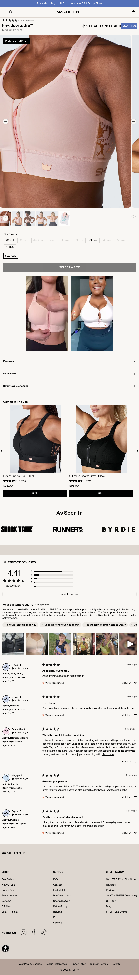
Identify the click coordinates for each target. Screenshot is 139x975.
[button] (4, 12)
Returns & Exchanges (15, 386)
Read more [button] (108, 754)
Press (56, 917)
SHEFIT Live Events (116, 912)
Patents (116, 964)
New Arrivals (8, 885)
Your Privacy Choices (30, 964)
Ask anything (71, 594)
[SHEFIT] (68, 12)
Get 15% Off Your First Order (121, 879)
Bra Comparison (62, 896)
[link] (18, 20)
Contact (57, 885)
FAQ (55, 879)
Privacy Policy (78, 964)
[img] (40, 605)
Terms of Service (99, 964)
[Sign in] (10, 12)
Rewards (111, 885)
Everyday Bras (9, 896)
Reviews (110, 890)
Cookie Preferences (56, 964)
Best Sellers (8, 879)
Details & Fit (10, 374)
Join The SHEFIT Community (121, 896)
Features (8, 361)
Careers (57, 923)
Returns (57, 912)
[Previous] (5, 121)
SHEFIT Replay (10, 912)
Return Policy (60, 906)
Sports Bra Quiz (61, 901)
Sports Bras (8, 890)
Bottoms (6, 901)
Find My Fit (59, 890)
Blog (108, 906)
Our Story (111, 901)
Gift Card (7, 906)
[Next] (133, 121)
